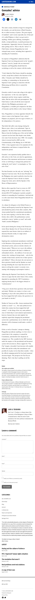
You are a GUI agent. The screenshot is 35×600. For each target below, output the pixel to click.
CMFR (6, 584)
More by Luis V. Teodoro (14, 424)
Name (3, 456)
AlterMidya (7, 581)
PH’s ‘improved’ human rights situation (15, 554)
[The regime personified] (17, 373)
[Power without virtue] (17, 384)
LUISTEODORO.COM (9, 2)
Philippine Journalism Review (9, 515)
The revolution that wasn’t (11, 559)
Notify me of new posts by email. (11, 482)
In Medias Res (5, 510)
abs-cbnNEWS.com (6, 498)
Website (3, 471)
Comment (4, 439)
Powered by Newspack (6, 593)
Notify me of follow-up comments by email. (13, 478)
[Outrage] (17, 396)
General (4, 507)
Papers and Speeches (7, 513)
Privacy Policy (5, 595)
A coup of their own (8, 570)
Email (3, 463)
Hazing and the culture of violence (13, 549)
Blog (3, 504)
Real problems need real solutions (13, 565)
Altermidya (4, 501)
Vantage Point (9, 7)
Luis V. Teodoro (10, 14)
